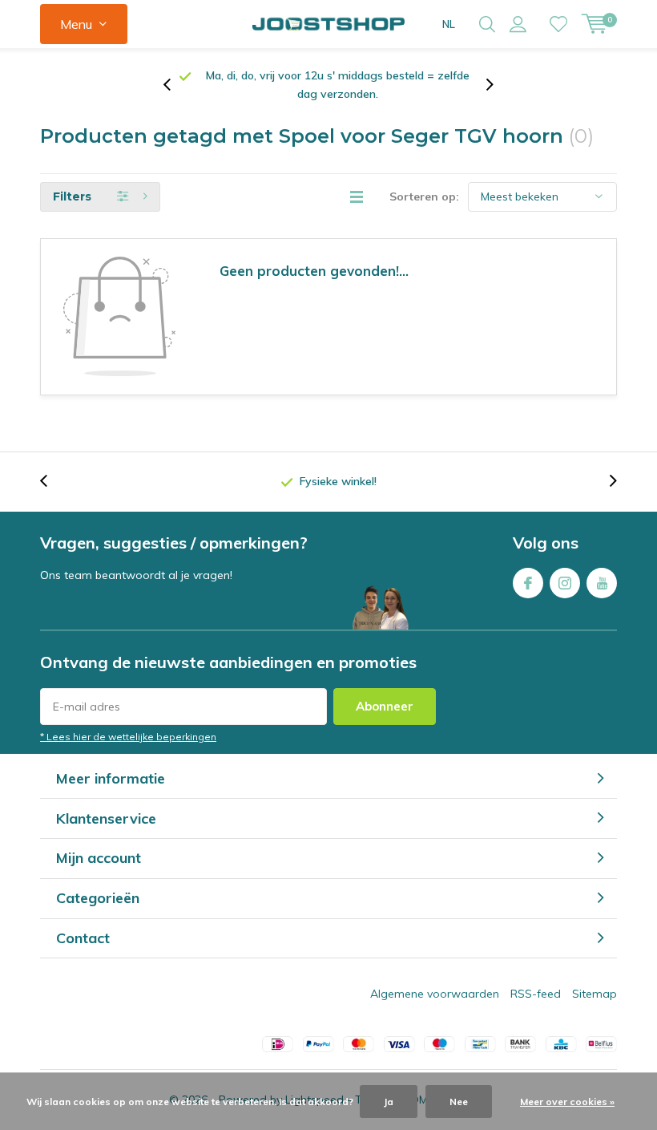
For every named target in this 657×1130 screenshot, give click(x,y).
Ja (388, 1102)
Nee (458, 1102)
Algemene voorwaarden (434, 975)
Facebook (528, 564)
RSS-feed (535, 975)
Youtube (601, 564)
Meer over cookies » (567, 1102)
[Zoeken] (487, 24)
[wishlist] (558, 24)
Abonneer (384, 687)
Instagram (565, 564)
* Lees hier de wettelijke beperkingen (128, 718)
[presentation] (175, 76)
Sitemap (594, 975)
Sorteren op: (424, 178)
